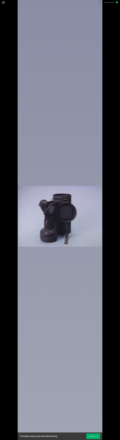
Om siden (100, 2)
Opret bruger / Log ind (109, 2)
